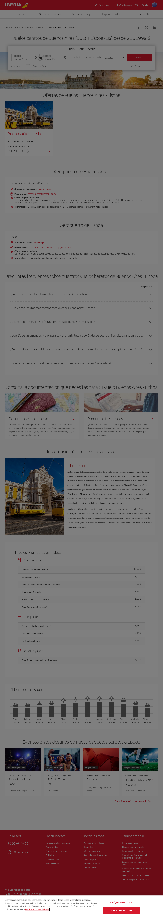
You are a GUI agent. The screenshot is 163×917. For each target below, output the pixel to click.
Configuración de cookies (121, 902)
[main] (81, 906)
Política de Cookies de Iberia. (37, 909)
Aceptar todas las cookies (121, 910)
